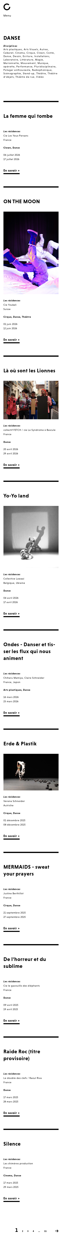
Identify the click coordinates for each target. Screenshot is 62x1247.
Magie (39, 59)
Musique (43, 63)
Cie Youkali (10, 304)
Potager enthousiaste (16, 70)
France (7, 140)
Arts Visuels (31, 49)
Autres (44, 49)
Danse (7, 56)
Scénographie (12, 73)
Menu (7, 15)
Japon (16, 682)
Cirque (31, 52)
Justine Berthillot (13, 893)
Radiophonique (42, 70)
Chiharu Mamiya (13, 677)
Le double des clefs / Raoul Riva (22, 1078)
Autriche (8, 805)
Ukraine (20, 583)
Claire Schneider (34, 677)
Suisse (7, 309)
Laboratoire (10, 59)
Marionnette (11, 63)
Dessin (17, 56)
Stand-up (29, 73)
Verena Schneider (14, 801)
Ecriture (28, 56)
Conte (50, 52)
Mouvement (28, 63)
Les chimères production (18, 1163)
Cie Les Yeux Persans (15, 135)
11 (45, 1231)
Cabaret (8, 52)
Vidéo (40, 76)
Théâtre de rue (25, 76)
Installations (41, 56)
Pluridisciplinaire (45, 66)
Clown (41, 52)
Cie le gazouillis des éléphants (21, 985)
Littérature (26, 59)
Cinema (20, 52)
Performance (24, 66)
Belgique (8, 583)
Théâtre (41, 73)
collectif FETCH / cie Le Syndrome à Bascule (29, 430)
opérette (9, 66)
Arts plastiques (12, 49)
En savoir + (11, 170)
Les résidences (11, 131)
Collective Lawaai (13, 578)
